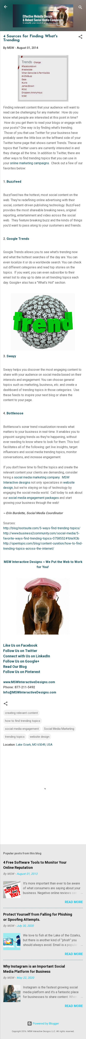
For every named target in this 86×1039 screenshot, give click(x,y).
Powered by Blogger (45, 1023)
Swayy (11, 356)
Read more (74, 902)
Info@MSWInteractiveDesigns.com (29, 692)
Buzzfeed (14, 181)
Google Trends (18, 239)
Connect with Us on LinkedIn (26, 656)
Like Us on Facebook (20, 645)
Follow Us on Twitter (20, 651)
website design (39, 736)
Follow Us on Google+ (21, 661)
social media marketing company (37, 477)
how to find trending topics (22, 721)
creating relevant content (21, 713)
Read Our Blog (15, 666)
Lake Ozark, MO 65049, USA (34, 744)
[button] (80, 37)
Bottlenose (15, 413)
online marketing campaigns (29, 163)
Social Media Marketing (59, 729)
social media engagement (22, 729)
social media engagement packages (33, 498)
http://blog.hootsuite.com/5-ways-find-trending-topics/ (41, 528)
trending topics (15, 736)
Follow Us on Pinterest (21, 672)
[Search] (80, 8)
